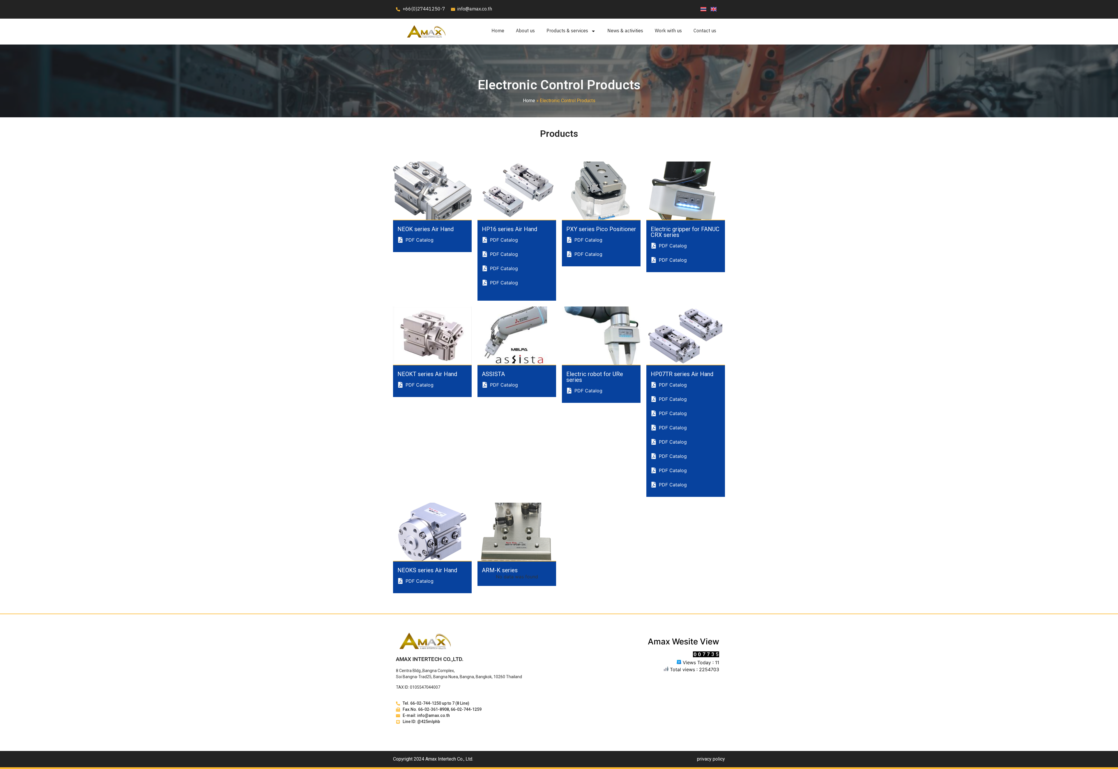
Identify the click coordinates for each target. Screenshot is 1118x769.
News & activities (625, 31)
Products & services (567, 31)
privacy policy (711, 759)
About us (525, 31)
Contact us (705, 31)
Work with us (668, 31)
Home (497, 31)
